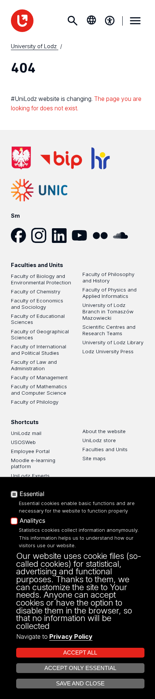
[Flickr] (103, 235)
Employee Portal (30, 451)
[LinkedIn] (62, 235)
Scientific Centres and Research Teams (108, 330)
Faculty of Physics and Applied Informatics (109, 293)
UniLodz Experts (30, 476)
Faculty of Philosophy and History (108, 277)
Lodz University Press (108, 351)
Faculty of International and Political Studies (38, 349)
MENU (135, 21)
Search (72, 21)
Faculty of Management (39, 377)
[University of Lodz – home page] (22, 20)
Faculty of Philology (34, 402)
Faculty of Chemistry (35, 291)
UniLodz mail (26, 433)
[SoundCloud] (123, 235)
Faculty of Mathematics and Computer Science (39, 389)
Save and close (80, 684)
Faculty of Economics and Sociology (37, 304)
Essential (32, 494)
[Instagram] (41, 235)
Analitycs (32, 520)
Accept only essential (80, 668)
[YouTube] (82, 235)
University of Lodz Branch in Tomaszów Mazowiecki (108, 311)
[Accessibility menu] (110, 21)
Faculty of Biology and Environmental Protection (41, 279)
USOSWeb (23, 442)
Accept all (80, 653)
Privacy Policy (71, 636)
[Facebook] (21, 235)
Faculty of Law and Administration (34, 365)
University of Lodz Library (112, 342)
